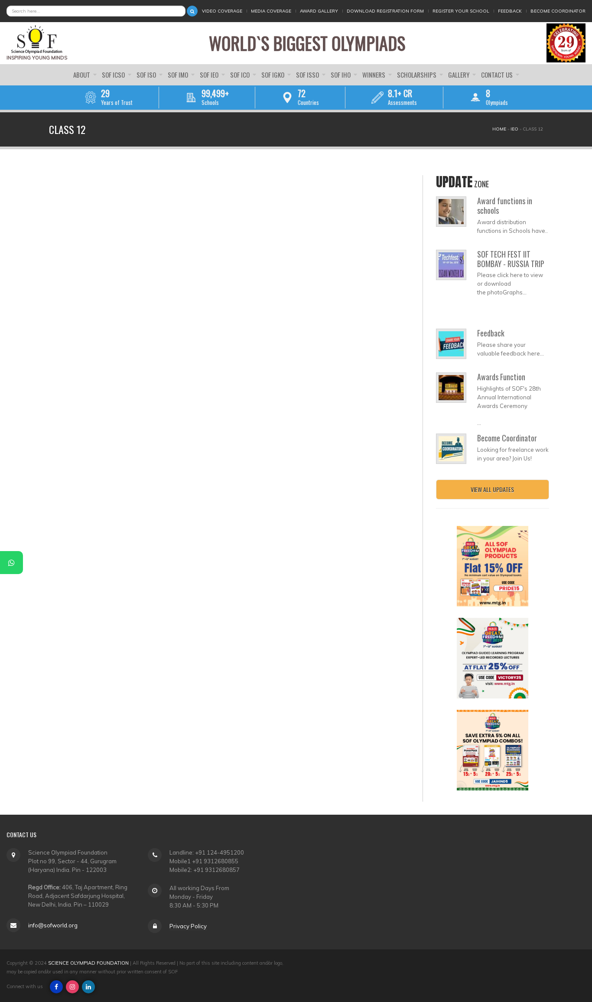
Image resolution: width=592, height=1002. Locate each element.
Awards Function (501, 376)
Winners (374, 74)
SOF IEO (210, 74)
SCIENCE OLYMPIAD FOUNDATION (88, 963)
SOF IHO (341, 74)
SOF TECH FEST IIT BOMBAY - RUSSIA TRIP (510, 258)
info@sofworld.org (53, 925)
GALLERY (459, 74)
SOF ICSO (114, 74)
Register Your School (461, 11)
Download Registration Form (385, 11)
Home (499, 129)
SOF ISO (147, 74)
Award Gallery (319, 11)
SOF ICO (240, 74)
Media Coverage (271, 11)
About (82, 74)
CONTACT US (497, 74)
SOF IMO (178, 74)
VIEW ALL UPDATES (492, 489)
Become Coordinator (557, 11)
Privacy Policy (188, 926)
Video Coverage (222, 11)
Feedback (510, 11)
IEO (514, 129)
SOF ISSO (308, 74)
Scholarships (417, 74)
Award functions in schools (504, 205)
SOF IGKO (273, 74)
